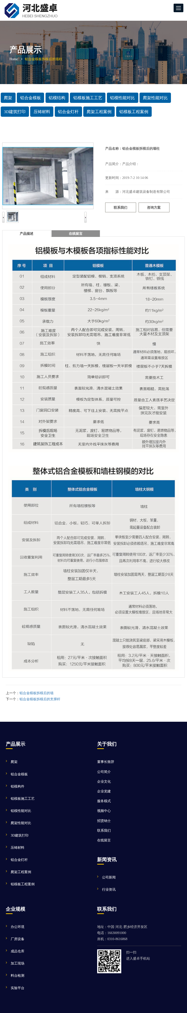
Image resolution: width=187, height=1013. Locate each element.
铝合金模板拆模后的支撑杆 (39, 699)
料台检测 (17, 975)
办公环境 (17, 927)
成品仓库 (17, 951)
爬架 (8, 97)
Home (13, 59)
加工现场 (17, 963)
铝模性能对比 (122, 97)
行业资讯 (109, 889)
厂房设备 (17, 939)
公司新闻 (109, 877)
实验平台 (17, 988)
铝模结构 (57, 97)
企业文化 (104, 781)
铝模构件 (17, 786)
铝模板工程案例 (133, 111)
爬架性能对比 (155, 97)
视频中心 (104, 811)
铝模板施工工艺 (87, 97)
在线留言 (104, 840)
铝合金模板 (30, 97)
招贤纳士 (104, 821)
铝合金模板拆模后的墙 (36, 693)
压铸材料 (42, 111)
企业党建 (104, 791)
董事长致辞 (105, 762)
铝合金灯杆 (68, 111)
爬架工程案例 (99, 111)
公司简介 (104, 772)
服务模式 (104, 801)
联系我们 (120, 207)
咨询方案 (154, 207)
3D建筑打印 (15, 111)
